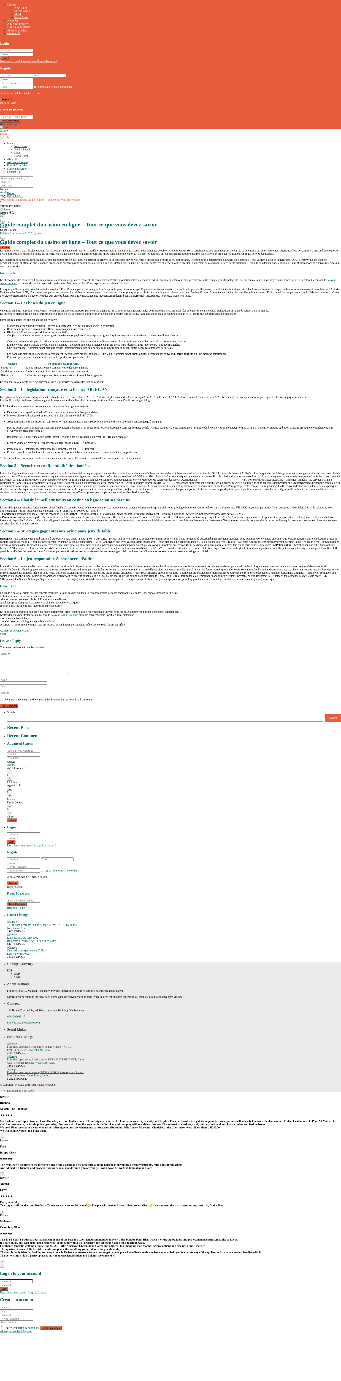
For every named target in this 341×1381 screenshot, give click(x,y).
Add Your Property (18, 23)
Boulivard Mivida (17, 940)
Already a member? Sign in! (16, 1331)
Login (4, 58)
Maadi (17, 14)
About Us (12, 20)
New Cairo (20, 7)
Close (10, 816)
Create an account (51, 1328)
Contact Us (13, 33)
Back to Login (8, 102)
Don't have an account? (20, 845)
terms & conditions (61, 86)
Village (38, 1049)
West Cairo (41, 1062)
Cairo (24, 928)
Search (11, 712)
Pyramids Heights (24, 1062)
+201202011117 (16, 1016)
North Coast (21, 17)
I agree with (54, 86)
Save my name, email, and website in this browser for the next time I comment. (48, 699)
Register (6, 99)
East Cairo (13, 1049)
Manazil (11, 4)
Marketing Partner (17, 30)
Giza (9, 1062)
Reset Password (10, 120)
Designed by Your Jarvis (20, 1090)
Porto (37, 1075)
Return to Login (9, 124)
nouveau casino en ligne (64, 614)
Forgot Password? (47, 61)
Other (45, 940)
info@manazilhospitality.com (23, 1022)
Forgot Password (37, 1292)
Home (10, 193)
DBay (10, 953)
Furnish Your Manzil (18, 26)
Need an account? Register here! (18, 61)
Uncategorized (15, 196)
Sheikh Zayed (22, 10)
